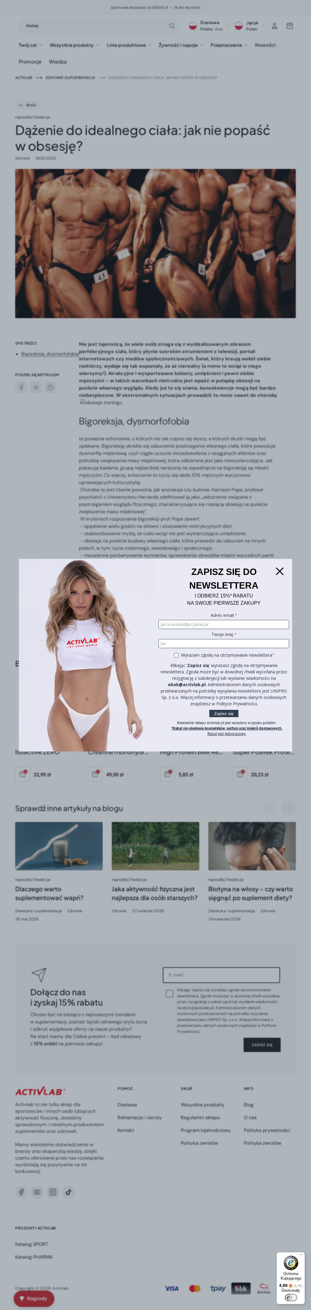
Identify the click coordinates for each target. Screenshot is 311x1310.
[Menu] (301, 1256)
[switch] (291, 1297)
